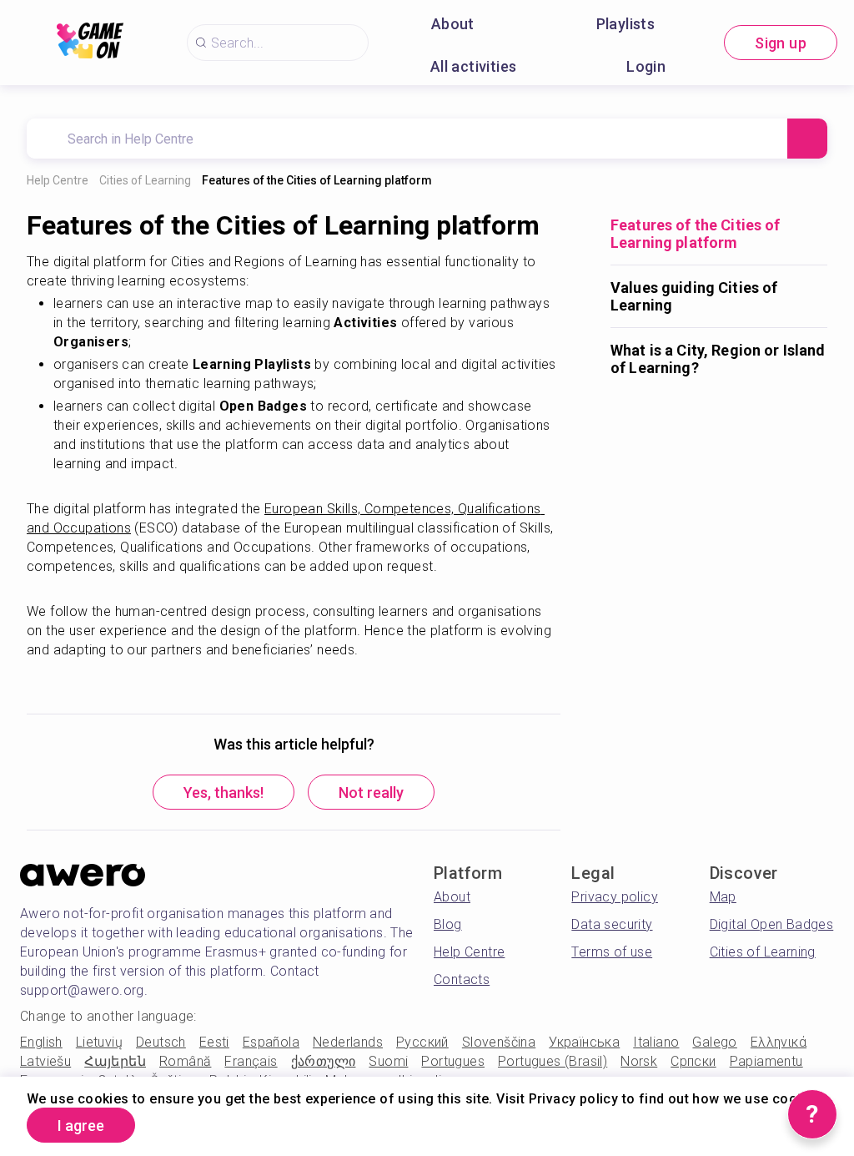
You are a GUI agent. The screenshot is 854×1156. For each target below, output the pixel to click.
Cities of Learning (145, 180)
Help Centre (57, 180)
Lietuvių (99, 1042)
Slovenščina (498, 1042)
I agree (81, 1125)
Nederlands (348, 1042)
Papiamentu (766, 1061)
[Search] (807, 139)
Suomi (388, 1061)
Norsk (638, 1061)
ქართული (323, 1061)
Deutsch (161, 1042)
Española (271, 1042)
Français (250, 1061)
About (453, 24)
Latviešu (45, 1061)
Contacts (462, 979)
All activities (473, 66)
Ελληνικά (778, 1042)
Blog (448, 924)
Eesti (214, 1042)
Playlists (626, 24)
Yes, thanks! (223, 792)
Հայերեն (115, 1061)
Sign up (780, 43)
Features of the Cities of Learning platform (317, 180)
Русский (422, 1042)
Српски (693, 1061)
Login (646, 66)
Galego (714, 1042)
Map (723, 897)
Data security (611, 924)
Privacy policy (614, 897)
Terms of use (611, 952)
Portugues (453, 1061)
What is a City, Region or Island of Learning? (717, 358)
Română (185, 1061)
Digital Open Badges (772, 924)
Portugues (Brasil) (552, 1061)
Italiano (656, 1042)
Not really (371, 792)
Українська (584, 1042)
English (41, 1042)
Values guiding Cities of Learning (693, 296)
